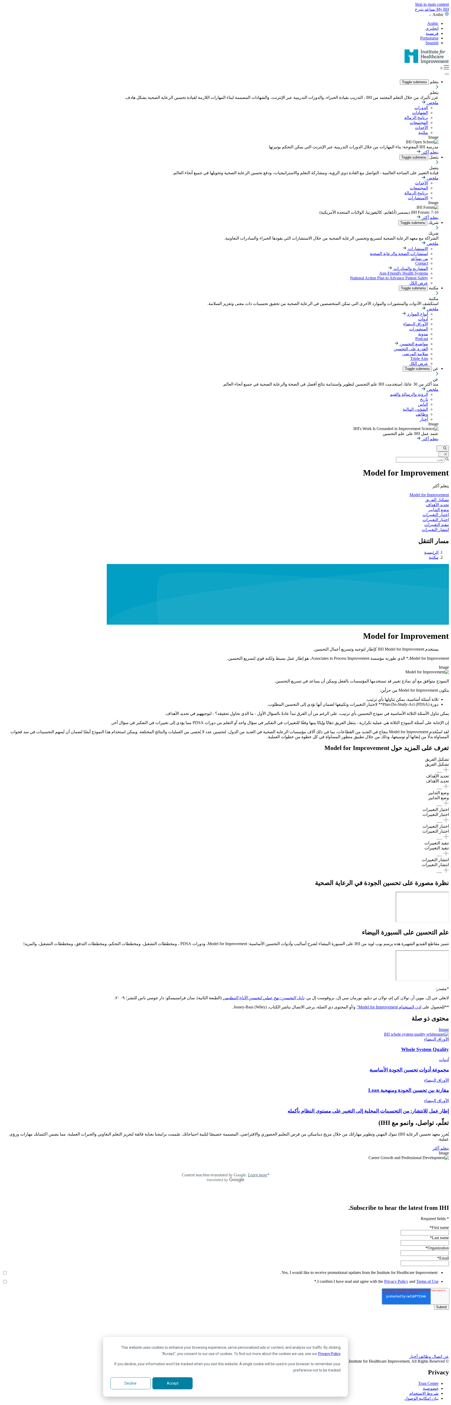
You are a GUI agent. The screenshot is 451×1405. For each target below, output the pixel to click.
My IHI (442, 9)
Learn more (257, 1175)
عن (435, 368)
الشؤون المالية (415, 409)
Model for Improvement (429, 495)
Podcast (421, 338)
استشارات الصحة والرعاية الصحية (399, 253)
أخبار (424, 419)
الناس (423, 404)
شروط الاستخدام (423, 1393)
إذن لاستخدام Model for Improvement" (389, 1007)
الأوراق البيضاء (415, 324)
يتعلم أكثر (429, 152)
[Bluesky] (225, 1335)
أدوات (423, 319)
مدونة (423, 334)
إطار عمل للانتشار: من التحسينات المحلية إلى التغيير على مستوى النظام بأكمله (368, 1111)
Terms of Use (427, 1281)
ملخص (432, 102)
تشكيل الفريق (437, 500)
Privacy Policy (329, 1354)
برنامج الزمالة (416, 117)
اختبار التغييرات (436, 519)
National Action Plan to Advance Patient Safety (389, 278)
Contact (421, 263)
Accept (173, 1383)
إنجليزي (431, 28)
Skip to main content (432, 4)
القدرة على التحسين (411, 349)
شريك (432, 222)
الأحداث (421, 127)
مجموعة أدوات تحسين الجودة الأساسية (409, 1070)
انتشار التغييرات (435, 529)
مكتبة (423, 132)
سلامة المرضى (415, 354)
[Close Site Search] (443, 454)
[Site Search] (442, 448)
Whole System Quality (425, 1049)
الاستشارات (418, 198)
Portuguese (429, 38)
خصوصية (430, 1388)
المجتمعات (419, 122)
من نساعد (419, 258)
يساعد (429, 9)
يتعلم (433, 82)
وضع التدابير (438, 509)
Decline (130, 1383)
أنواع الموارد (417, 314)
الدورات (421, 107)
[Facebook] (225, 1329)
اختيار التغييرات (436, 514)
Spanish (431, 43)
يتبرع (419, 9)
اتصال (436, 1356)
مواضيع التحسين (413, 344)
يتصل (433, 157)
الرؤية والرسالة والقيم (409, 394)
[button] (225, 765)
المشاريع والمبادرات (410, 268)
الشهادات (420, 112)
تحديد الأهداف (437, 505)
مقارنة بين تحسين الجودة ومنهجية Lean (408, 1090)
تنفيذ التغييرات (436, 524)
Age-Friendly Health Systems (403, 273)
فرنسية (432, 33)
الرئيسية (431, 552)
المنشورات (418, 329)
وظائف (422, 414)
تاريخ (424, 399)
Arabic (432, 23)
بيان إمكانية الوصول (421, 1398)
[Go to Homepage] (427, 62)
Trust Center (428, 1383)
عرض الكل (418, 283)
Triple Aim (419, 358)
